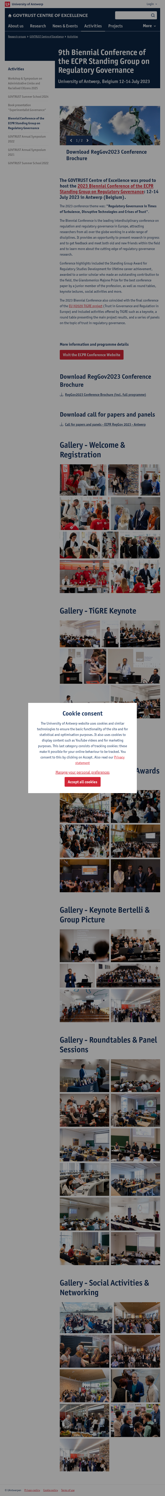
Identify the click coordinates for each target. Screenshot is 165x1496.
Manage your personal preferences (83, 772)
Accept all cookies (82, 781)
